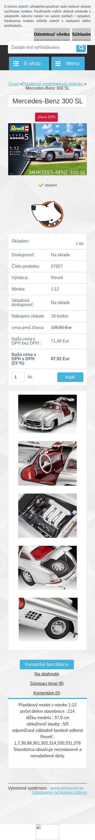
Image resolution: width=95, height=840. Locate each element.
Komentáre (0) (47, 693)
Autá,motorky (71, 84)
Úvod (13, 84)
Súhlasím (81, 34)
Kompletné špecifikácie (47, 664)
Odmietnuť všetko (52, 34)
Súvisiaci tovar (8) (47, 683)
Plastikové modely (39, 84)
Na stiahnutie (47, 674)
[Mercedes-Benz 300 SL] (47, 416)
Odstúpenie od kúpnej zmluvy (59, 792)
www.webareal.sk (66, 788)
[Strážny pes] (47, 214)
